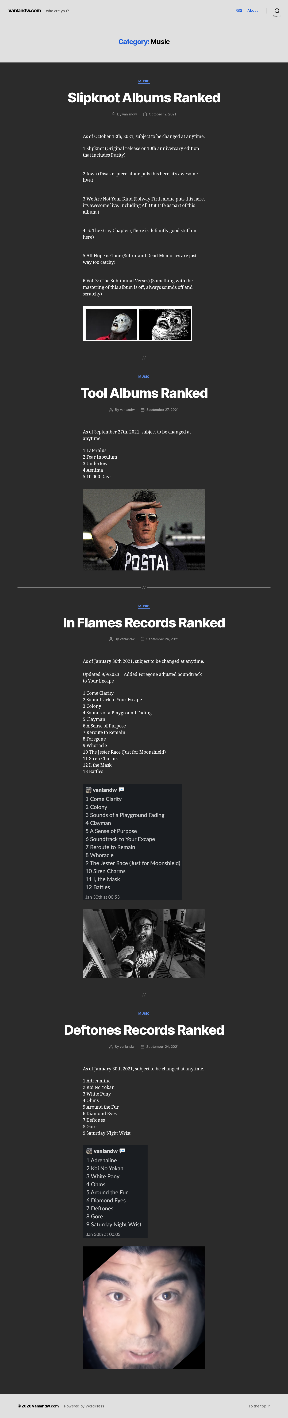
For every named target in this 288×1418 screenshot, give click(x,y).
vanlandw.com (24, 10)
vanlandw (129, 114)
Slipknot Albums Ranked (144, 97)
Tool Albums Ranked (144, 393)
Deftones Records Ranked (144, 1030)
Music (144, 81)
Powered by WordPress (84, 1406)
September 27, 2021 (162, 410)
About (252, 10)
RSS (239, 10)
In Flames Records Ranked (144, 622)
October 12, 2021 (162, 114)
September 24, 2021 (162, 639)
